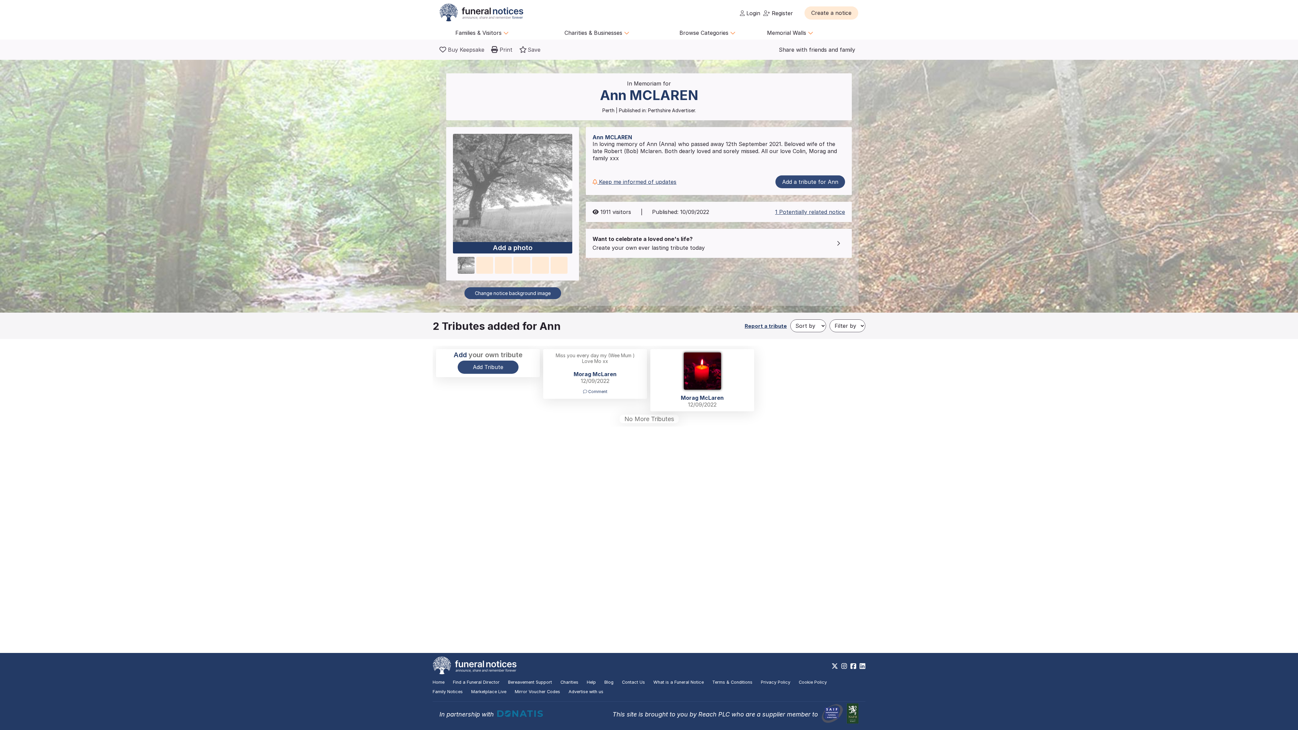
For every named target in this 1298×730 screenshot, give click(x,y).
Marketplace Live (488, 691)
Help (591, 682)
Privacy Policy (775, 682)
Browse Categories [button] (704, 32)
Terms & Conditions (732, 682)
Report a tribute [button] (766, 326)
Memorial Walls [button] (787, 32)
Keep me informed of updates (636, 181)
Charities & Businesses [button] (594, 32)
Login (752, 13)
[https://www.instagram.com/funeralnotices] (844, 666)
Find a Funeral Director (476, 682)
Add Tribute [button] (488, 367)
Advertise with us (586, 691)
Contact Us (633, 682)
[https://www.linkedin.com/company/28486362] (862, 666)
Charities (569, 682)
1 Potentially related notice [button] (810, 212)
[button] (831, 12)
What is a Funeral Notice (678, 682)
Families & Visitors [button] (479, 32)
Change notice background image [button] (513, 293)
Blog (609, 682)
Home (438, 682)
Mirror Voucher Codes (537, 691)
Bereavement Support (530, 682)
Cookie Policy (813, 682)
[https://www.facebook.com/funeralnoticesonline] (853, 666)
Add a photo (512, 248)
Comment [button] (597, 391)
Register (781, 13)
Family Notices (448, 691)
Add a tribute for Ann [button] (810, 181)
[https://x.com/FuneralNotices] (835, 666)
